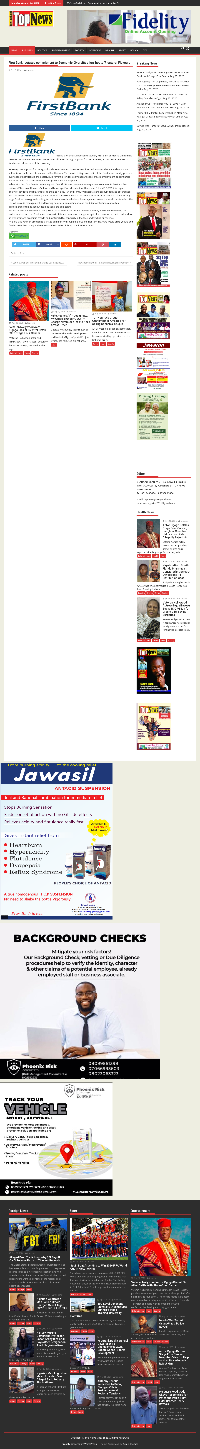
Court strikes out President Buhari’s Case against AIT (39, 262)
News (14, 50)
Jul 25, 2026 (170, 598)
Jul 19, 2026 (77, 1261)
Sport (122, 50)
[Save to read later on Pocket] (103, 244)
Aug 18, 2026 (171, 521)
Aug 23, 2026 (17, 323)
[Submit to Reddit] (66, 244)
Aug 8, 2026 (166, 1387)
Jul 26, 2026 (170, 561)
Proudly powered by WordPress (79, 1443)
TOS (145, 50)
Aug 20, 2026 (44, 1294)
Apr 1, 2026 (105, 1336)
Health (109, 50)
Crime (95, 344)
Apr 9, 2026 (105, 1299)
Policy (134, 50)
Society (79, 50)
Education (14, 1364)
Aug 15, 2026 (44, 1328)
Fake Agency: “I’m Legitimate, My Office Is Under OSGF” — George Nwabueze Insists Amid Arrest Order (163, 85)
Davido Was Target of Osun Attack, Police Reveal (163, 125)
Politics (42, 50)
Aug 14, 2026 (44, 1369)
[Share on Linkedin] (115, 244)
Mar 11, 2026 (105, 1377)
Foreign (141, 593)
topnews (30, 70)
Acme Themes (130, 1443)
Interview (95, 50)
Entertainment (61, 50)
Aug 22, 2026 (17, 1253)
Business (27, 50)
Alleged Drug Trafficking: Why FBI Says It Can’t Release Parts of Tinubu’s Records (109, 3)
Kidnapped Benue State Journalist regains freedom (103, 262)
